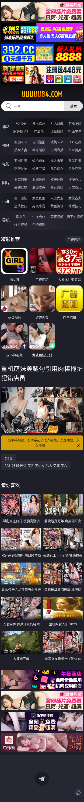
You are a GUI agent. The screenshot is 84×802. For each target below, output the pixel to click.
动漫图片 (74, 179)
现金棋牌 (56, 131)
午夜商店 (38, 216)
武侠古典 (74, 198)
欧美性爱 (74, 160)
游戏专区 (74, 123)
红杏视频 (20, 224)
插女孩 (21, 216)
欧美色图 (56, 179)
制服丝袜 (20, 168)
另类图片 (74, 187)
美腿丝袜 (20, 187)
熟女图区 (56, 187)
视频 (6, 145)
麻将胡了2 (20, 131)
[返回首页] (78, 792)
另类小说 (38, 206)
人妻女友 (56, 198)
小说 (6, 201)
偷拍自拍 (38, 160)
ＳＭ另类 (74, 150)
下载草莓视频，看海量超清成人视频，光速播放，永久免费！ (42, 443)
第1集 (8, 458)
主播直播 (56, 150)
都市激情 (20, 198)
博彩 (6, 126)
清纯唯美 (38, 187)
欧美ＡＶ (56, 142)
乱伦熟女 (56, 168)
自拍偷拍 (38, 142)
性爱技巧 (74, 206)
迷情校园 (20, 206)
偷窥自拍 (20, 179)
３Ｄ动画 (74, 142)
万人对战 (56, 123)
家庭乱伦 (38, 198)
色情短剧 (38, 224)
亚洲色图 (38, 179)
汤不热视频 (75, 216)
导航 (6, 220)
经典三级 (38, 168)
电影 (6, 164)
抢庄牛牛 (74, 131)
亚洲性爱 (20, 160)
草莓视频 (56, 216)
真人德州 (38, 123)
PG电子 (20, 123)
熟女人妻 (20, 150)
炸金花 (39, 131)
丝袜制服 (38, 150)
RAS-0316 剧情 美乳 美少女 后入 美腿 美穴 (35, 465)
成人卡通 (56, 160)
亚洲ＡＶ (20, 142)
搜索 (73, 106)
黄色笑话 (56, 206)
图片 (6, 182)
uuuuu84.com (42, 94)
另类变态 (74, 168)
